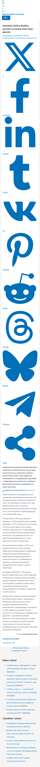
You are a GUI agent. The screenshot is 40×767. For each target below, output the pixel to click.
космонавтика (20, 38)
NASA (26, 36)
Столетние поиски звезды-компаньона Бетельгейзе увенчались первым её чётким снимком (21, 703)
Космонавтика (8, 36)
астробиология (8, 38)
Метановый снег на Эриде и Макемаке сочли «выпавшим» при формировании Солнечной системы (22, 751)
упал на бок (30, 511)
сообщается (26, 484)
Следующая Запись (20, 651)
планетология (31, 38)
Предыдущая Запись (20, 648)
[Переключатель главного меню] (6, 18)
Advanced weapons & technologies (13, 14)
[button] (5, 493)
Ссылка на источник (11, 639)
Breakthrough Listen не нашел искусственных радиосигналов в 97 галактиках (20, 734)
